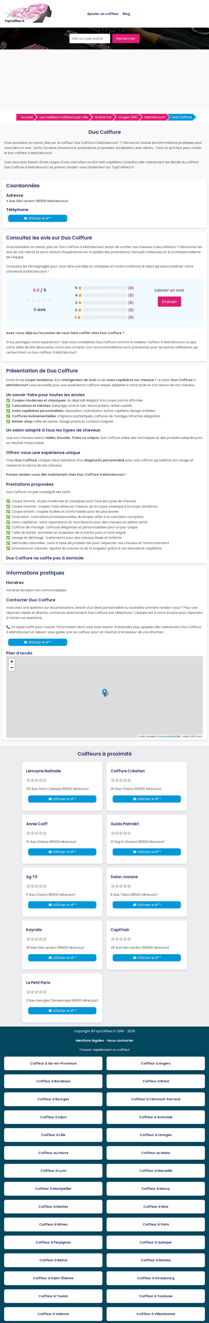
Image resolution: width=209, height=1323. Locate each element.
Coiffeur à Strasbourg (155, 1278)
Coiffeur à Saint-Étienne (53, 1278)
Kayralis (34, 930)
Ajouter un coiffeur (103, 13)
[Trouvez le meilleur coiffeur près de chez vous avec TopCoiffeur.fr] (28, 21)
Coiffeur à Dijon (53, 1117)
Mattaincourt (155, 117)
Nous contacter (120, 1040)
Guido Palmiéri (125, 824)
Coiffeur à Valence (53, 1314)
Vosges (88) (128, 117)
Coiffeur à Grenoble (155, 1117)
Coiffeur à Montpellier (53, 1188)
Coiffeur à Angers (156, 1063)
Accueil (27, 117)
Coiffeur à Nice (155, 1206)
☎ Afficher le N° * (37, 218)
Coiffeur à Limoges (156, 1135)
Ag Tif (31, 877)
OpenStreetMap (166, 736)
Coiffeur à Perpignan (53, 1242)
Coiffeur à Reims (53, 1260)
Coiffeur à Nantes (53, 1206)
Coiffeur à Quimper (156, 1242)
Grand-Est (103, 117)
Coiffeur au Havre (53, 1153)
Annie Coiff (37, 824)
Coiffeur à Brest (155, 1081)
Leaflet (141, 736)
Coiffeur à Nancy (155, 1188)
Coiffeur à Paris (156, 1224)
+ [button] (11, 661)
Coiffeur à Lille (53, 1135)
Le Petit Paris (38, 982)
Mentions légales (90, 1040)
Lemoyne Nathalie (43, 771)
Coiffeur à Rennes (156, 1260)
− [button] (11, 667)
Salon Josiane (124, 877)
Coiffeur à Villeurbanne (155, 1314)
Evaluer (169, 301)
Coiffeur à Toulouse (155, 1296)
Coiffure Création (128, 771)
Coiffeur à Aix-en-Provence (53, 1063)
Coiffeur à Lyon (53, 1170)
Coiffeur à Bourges (53, 1099)
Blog (126, 13)
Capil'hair (120, 930)
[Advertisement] (104, 80)
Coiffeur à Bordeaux (53, 1081)
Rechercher (126, 38)
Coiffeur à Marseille (155, 1170)
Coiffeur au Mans (155, 1153)
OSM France (195, 736)
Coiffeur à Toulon (53, 1296)
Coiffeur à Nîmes (53, 1224)
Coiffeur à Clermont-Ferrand (155, 1099)
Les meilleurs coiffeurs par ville (63, 117)
